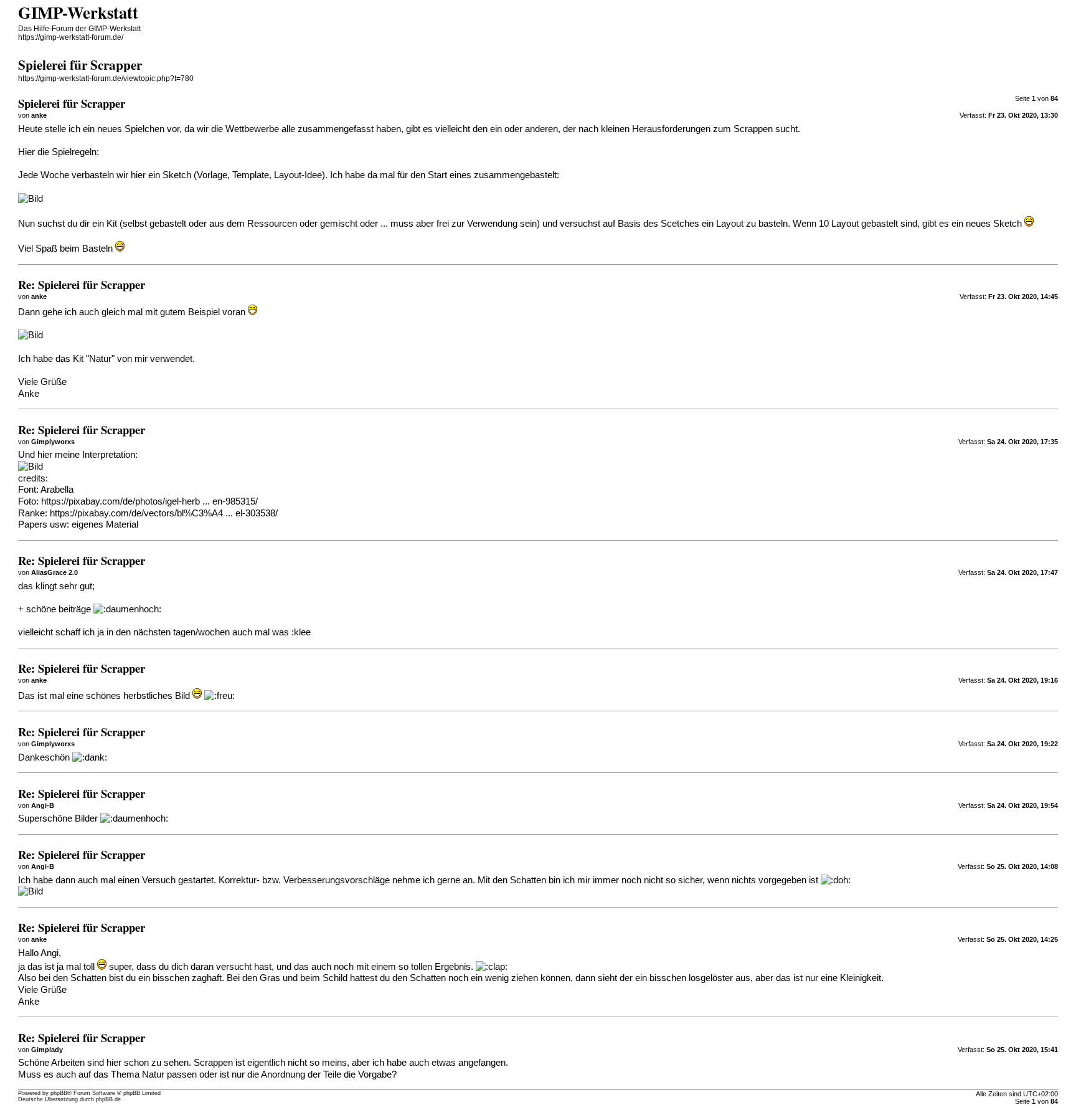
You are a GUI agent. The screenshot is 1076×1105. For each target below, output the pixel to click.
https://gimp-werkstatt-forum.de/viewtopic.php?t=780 (106, 78)
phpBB (58, 1093)
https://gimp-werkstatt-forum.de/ (70, 37)
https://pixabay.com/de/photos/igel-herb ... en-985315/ (149, 501)
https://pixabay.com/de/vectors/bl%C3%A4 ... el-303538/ (164, 513)
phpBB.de (108, 1099)
